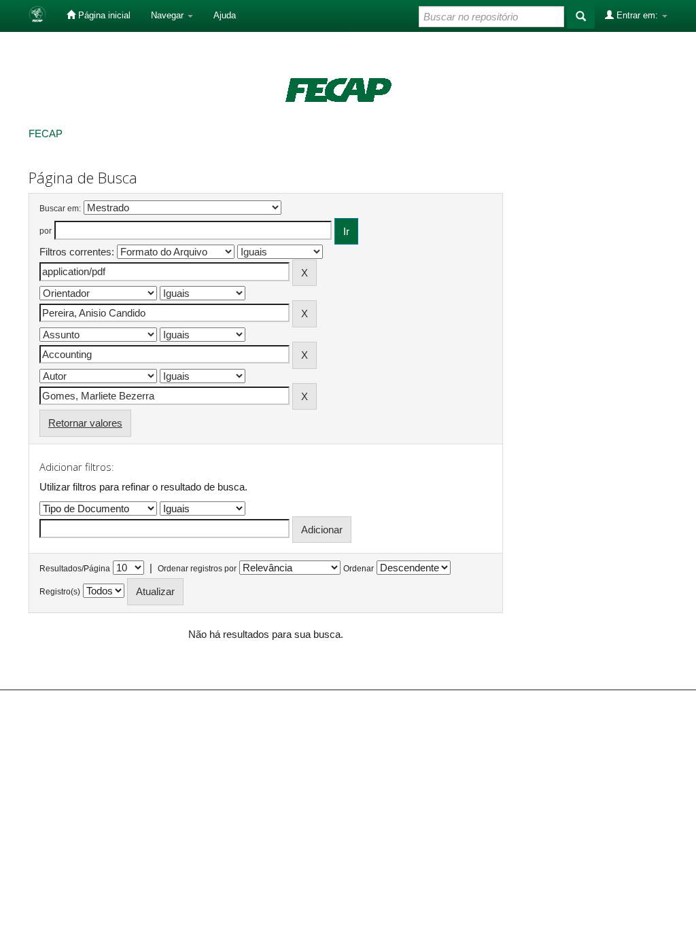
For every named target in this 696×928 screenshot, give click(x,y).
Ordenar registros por (197, 568)
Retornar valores (85, 423)
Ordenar (358, 568)
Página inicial (102, 15)
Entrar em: (637, 15)
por (45, 231)
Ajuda (224, 15)
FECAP (46, 133)
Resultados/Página (74, 568)
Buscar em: (60, 208)
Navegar (168, 15)
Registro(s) (59, 591)
